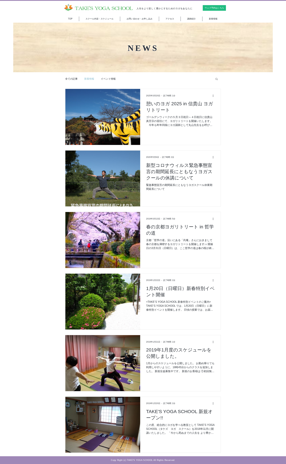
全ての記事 (71, 78)
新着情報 (89, 78)
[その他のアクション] (214, 96)
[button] (216, 79)
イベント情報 (108, 78)
